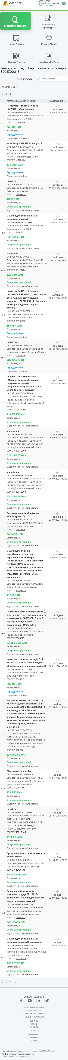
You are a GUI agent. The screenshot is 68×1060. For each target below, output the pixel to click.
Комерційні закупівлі (34, 1017)
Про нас (34, 1030)
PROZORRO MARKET (34, 1011)
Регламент (34, 1035)
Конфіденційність (9, 1054)
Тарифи (34, 1041)
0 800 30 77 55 (44, 1)
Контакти (34, 1027)
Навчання (34, 1021)
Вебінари (34, 1038)
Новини (34, 1024)
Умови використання (25, 1054)
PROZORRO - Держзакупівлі (34, 1007)
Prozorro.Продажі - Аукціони (34, 1014)
